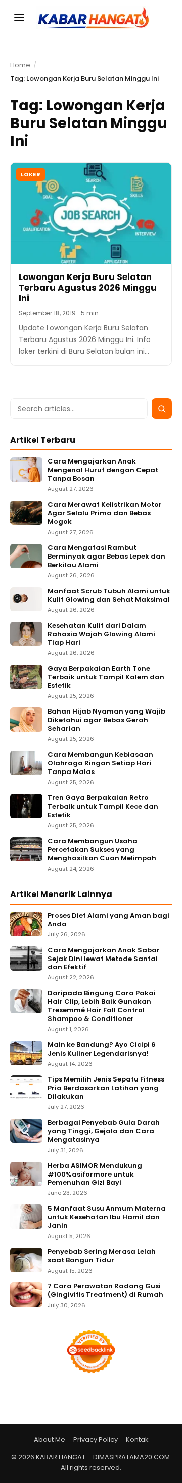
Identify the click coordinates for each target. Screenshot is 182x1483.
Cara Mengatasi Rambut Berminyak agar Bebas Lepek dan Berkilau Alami (106, 557)
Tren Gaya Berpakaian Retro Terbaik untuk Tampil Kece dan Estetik (103, 807)
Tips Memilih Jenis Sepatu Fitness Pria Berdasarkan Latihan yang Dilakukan (106, 1088)
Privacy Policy (95, 1439)
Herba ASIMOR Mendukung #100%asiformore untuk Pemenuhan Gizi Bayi (95, 1175)
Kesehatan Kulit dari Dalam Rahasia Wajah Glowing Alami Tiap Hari (101, 634)
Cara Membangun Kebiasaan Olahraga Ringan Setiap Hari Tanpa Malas (100, 764)
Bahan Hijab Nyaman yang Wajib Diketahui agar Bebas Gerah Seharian (106, 720)
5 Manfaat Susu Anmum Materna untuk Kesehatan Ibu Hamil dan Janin (107, 1217)
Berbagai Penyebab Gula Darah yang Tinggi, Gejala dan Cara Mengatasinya (104, 1132)
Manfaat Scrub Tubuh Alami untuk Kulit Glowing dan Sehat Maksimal (109, 595)
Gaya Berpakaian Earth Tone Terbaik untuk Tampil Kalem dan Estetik (106, 678)
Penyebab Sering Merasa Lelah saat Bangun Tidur (102, 1256)
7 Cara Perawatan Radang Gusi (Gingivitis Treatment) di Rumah (105, 1291)
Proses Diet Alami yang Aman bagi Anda (108, 920)
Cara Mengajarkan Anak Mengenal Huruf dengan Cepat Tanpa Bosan (103, 470)
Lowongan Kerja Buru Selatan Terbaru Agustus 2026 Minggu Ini (88, 288)
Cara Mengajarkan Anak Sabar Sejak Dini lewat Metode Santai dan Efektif (104, 959)
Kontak (137, 1439)
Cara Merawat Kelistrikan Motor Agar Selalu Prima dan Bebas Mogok (105, 514)
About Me (49, 1439)
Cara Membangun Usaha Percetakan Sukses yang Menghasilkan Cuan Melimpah (102, 850)
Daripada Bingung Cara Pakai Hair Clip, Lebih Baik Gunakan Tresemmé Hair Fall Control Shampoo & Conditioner (102, 1006)
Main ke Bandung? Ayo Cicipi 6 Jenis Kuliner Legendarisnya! (102, 1049)
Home (20, 65)
